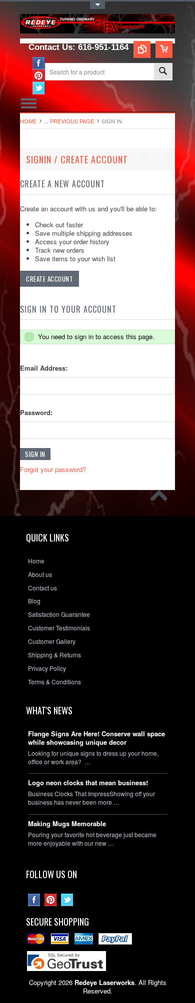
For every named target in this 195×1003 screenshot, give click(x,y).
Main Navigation (29, 103)
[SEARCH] (163, 72)
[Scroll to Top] (161, 498)
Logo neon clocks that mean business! (88, 783)
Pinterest (38, 75)
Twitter (38, 88)
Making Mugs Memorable (67, 824)
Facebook (38, 63)
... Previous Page (69, 121)
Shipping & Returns (54, 655)
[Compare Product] (142, 49)
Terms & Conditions (54, 682)
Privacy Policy (47, 668)
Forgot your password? (53, 469)
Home (28, 121)
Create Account (49, 279)
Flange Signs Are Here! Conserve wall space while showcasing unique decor (96, 738)
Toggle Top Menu (97, 5)
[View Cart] (164, 49)
